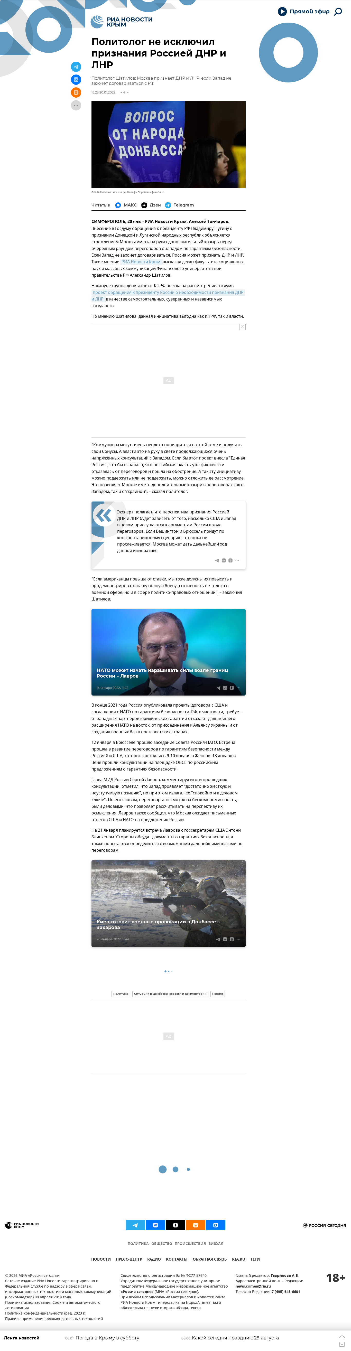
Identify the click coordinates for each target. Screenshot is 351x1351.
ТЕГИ (255, 1260)
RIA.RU (238, 1260)
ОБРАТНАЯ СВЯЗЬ (210, 1260)
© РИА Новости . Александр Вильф (113, 192)
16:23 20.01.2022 (103, 92)
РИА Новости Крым (141, 262)
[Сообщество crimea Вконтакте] (155, 1225)
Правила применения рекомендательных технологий (54, 1319)
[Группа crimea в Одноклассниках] (195, 1225)
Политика (120, 994)
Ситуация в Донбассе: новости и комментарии (170, 994)
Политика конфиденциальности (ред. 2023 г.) (45, 1314)
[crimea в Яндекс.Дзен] (175, 1225)
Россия (217, 994)
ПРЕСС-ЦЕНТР (129, 1260)
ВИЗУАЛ (215, 1244)
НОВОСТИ (101, 1260)
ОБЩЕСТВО (161, 1244)
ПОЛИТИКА (138, 1244)
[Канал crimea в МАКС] (215, 1225)
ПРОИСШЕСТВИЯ (190, 1244)
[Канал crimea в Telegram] (135, 1225)
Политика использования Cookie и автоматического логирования (52, 1305)
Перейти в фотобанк (151, 192)
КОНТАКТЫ (177, 1260)
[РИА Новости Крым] (121, 22)
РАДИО (154, 1260)
